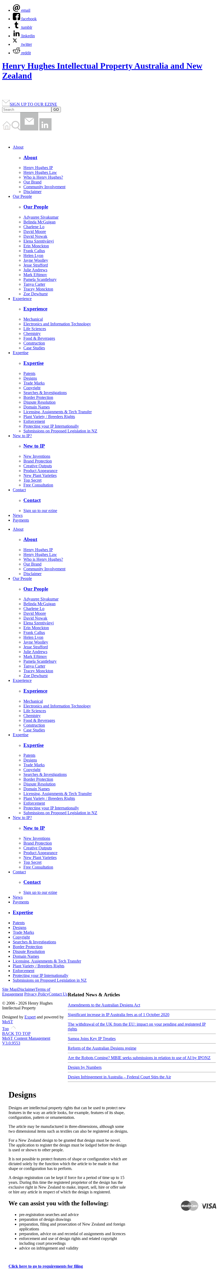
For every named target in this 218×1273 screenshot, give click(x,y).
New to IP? (22, 435)
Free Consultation (38, 485)
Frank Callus (34, 250)
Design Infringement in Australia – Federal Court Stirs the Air (119, 1077)
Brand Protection (37, 461)
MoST (7, 1022)
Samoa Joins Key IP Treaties (92, 1038)
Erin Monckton (36, 246)
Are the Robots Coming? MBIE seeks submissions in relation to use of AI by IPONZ (139, 1057)
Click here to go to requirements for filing (46, 1266)
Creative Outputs (37, 466)
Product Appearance (40, 470)
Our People (22, 196)
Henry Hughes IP (38, 167)
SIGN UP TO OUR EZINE (33, 104)
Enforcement (34, 421)
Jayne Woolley (35, 260)
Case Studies (34, 348)
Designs (30, 378)
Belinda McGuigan (39, 222)
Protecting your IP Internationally (51, 426)
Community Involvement (44, 187)
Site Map (9, 989)
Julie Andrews (35, 270)
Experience (22, 298)
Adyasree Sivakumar (40, 217)
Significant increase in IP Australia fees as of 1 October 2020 (118, 1014)
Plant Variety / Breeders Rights (49, 416)
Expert (30, 1017)
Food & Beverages (39, 338)
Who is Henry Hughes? (43, 177)
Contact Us (58, 994)
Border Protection (38, 397)
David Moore (34, 231)
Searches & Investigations (45, 392)
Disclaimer (32, 191)
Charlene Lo (33, 226)
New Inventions (36, 456)
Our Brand (32, 182)
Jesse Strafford (35, 265)
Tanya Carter (34, 284)
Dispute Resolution (39, 402)
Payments (21, 520)
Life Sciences (34, 328)
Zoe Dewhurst (35, 294)
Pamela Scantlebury (40, 279)
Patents (29, 373)
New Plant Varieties (40, 475)
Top (5, 1028)
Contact (19, 490)
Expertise (20, 352)
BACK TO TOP (16, 1033)
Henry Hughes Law (40, 172)
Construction (34, 343)
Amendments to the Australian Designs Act (104, 1005)
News (18, 515)
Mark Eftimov (35, 274)
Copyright (31, 388)
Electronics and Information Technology (57, 324)
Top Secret (32, 480)
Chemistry (32, 333)
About (18, 147)
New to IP (34, 446)
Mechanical (33, 319)
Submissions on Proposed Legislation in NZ (60, 431)
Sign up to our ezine (40, 510)
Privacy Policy (36, 994)
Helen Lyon (33, 255)
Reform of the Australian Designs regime (102, 1048)
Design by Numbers (85, 1067)
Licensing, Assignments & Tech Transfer (57, 412)
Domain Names (36, 407)
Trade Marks (34, 383)
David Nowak (35, 236)
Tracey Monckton (38, 289)
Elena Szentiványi (38, 241)
